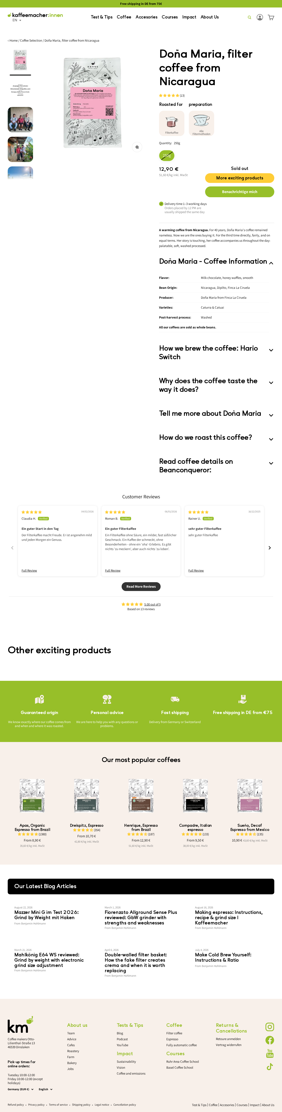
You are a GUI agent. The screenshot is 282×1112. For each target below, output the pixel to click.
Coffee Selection (31, 40)
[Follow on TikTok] (269, 1066)
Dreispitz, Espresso (87, 825)
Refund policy (16, 1104)
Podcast (122, 1039)
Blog (120, 1033)
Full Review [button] (29, 570)
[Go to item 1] (20, 61)
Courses (170, 17)
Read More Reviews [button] (141, 586)
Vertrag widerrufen (228, 1044)
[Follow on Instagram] (269, 1027)
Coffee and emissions (131, 1073)
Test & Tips (101, 17)
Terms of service (58, 1104)
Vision (121, 1067)
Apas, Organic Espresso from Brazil (32, 827)
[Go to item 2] (20, 91)
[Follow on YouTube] (269, 1053)
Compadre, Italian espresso (195, 827)
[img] (32, 512)
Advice (71, 1039)
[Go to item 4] (20, 151)
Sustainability (126, 1061)
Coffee (124, 17)
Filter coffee (174, 1033)
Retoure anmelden (228, 1038)
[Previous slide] (12, 548)
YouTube (122, 1045)
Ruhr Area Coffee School (182, 1061)
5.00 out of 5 (152, 604)
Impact (189, 17)
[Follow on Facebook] (269, 1040)
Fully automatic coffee (181, 1045)
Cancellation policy (124, 1104)
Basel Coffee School (179, 1067)
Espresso (172, 1039)
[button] (169, 95)
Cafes (71, 1045)
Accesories (146, 17)
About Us (210, 17)
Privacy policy (36, 1104)
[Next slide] (269, 548)
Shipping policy (81, 1104)
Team (71, 1033)
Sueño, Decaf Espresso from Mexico (249, 827)
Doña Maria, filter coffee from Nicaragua (72, 40)
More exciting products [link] (239, 176)
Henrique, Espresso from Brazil (141, 827)
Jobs (70, 1068)
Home (13, 40)
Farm (70, 1057)
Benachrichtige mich (239, 191)
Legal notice (102, 1104)
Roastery (73, 1051)
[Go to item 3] (20, 121)
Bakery (72, 1062)
